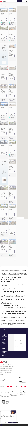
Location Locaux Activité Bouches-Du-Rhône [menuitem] (22, 396)
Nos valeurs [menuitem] (20, 381)
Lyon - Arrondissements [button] (11, 340)
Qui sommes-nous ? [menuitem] (21, 378)
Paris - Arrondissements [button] (11, 337)
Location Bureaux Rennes (22, 344)
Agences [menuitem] (20, 377)
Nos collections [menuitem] (2, 380)
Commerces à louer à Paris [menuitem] (13, 392)
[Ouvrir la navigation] (27, 1)
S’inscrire (10, 386)
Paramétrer (4, 422)
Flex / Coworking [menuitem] (2, 379)
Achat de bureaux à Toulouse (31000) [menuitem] (4, 407)
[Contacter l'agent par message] (6, 20)
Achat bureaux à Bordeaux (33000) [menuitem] (3, 405)
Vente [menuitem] (1, 378)
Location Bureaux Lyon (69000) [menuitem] (5, 393)
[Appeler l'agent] (6, 18)
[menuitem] (23, 1)
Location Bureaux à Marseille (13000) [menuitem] (4, 395)
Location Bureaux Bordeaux (17, 338)
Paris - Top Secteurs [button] (10, 345)
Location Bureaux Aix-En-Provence (22, 346)
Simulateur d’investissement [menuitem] (13, 378)
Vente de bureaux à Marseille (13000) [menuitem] (4, 403)
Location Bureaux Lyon (17, 336)
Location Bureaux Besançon (22, 343)
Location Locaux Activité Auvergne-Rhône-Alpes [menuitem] (22, 394)
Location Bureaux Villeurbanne (17, 346)
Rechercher (23, 386)
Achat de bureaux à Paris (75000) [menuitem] (5, 401)
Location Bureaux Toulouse (22, 337)
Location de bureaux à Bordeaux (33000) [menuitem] (4, 396)
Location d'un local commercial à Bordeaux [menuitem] (14, 394)
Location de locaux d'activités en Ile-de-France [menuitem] (23, 393)
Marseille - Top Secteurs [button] (11, 349)
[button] (1, 425)
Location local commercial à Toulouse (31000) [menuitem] (13, 397)
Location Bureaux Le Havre (22, 340)
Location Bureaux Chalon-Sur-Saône (17, 344)
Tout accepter (12, 422)
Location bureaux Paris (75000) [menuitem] (5, 392)
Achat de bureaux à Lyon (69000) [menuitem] (5, 402)
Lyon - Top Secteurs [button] (10, 347)
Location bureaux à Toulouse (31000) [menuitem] (4, 398)
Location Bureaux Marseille (22, 335)
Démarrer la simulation (4, 62)
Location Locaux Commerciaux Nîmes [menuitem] (13, 395)
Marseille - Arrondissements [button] (11, 343)
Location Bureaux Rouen (22, 341)
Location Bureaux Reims (17, 340)
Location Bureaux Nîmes (22, 338)
